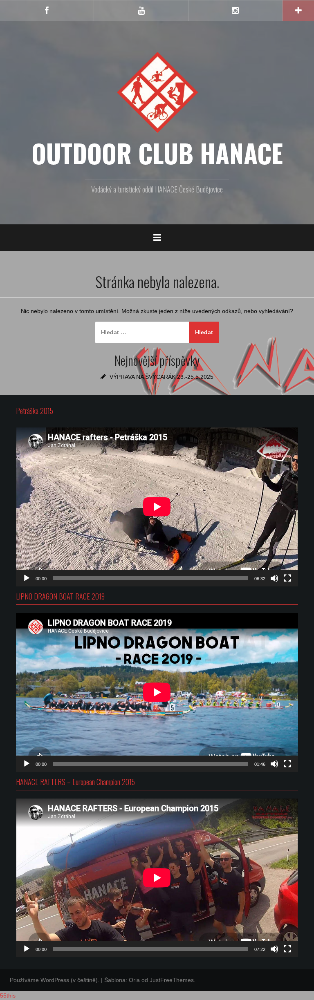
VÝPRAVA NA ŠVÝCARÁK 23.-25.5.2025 (161, 377)
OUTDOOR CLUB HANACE (157, 153)
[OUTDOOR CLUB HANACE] (157, 92)
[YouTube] (141, 10)
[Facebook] (47, 10)
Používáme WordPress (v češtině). (54, 980)
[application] (157, 506)
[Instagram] (235, 10)
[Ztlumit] (274, 578)
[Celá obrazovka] (287, 578)
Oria (134, 980)
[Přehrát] (26, 578)
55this (8, 995)
